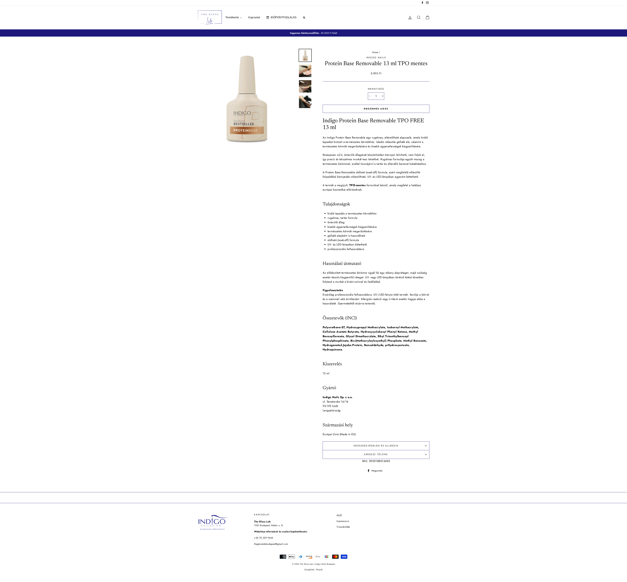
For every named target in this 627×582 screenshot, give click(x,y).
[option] (313, 33)
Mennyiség (376, 88)
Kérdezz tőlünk (376, 454)
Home (375, 52)
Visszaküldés (343, 526)
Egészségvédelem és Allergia (376, 445)
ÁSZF (339, 515)
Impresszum (343, 521)
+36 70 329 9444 (263, 537)
